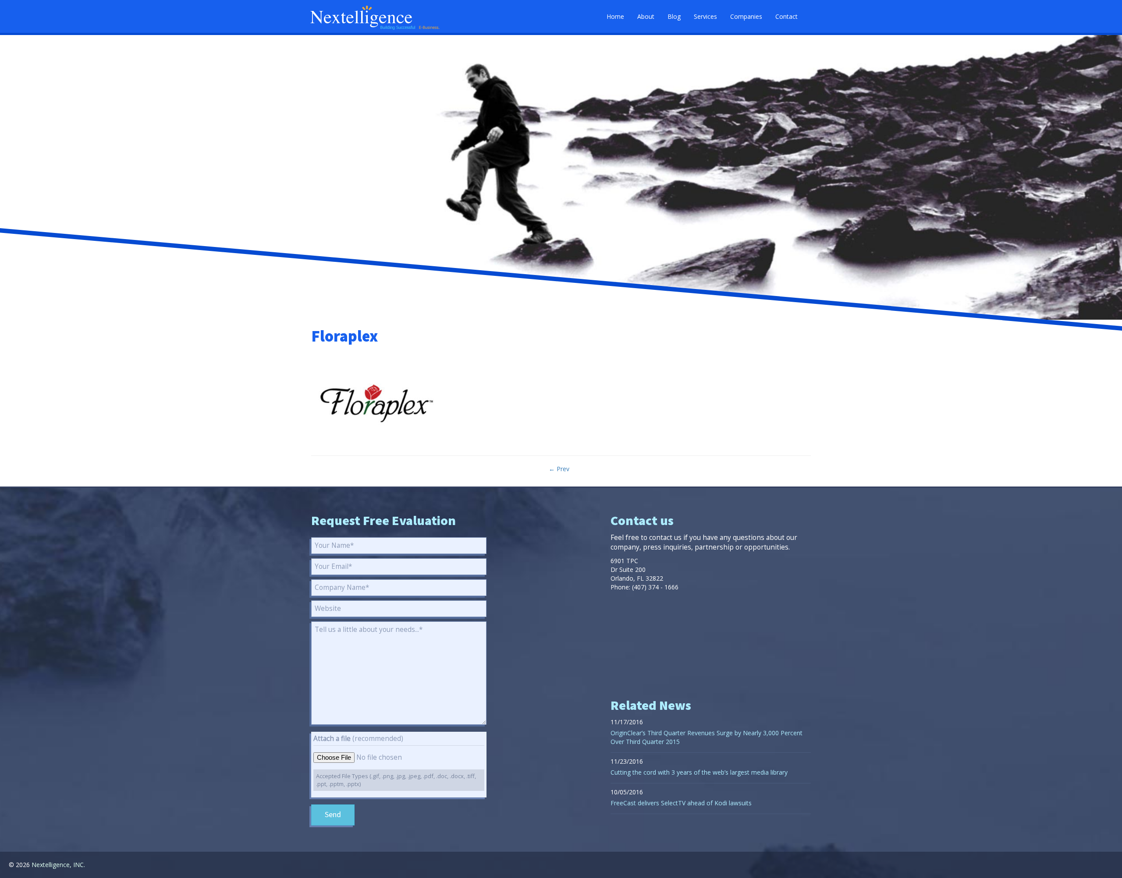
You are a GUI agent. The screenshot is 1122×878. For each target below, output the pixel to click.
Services (705, 16)
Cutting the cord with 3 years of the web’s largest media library (699, 772)
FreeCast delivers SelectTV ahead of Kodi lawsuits (681, 803)
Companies (746, 16)
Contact (786, 16)
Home (615, 16)
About (645, 16)
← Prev (559, 469)
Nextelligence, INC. (58, 864)
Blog (674, 16)
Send (333, 815)
